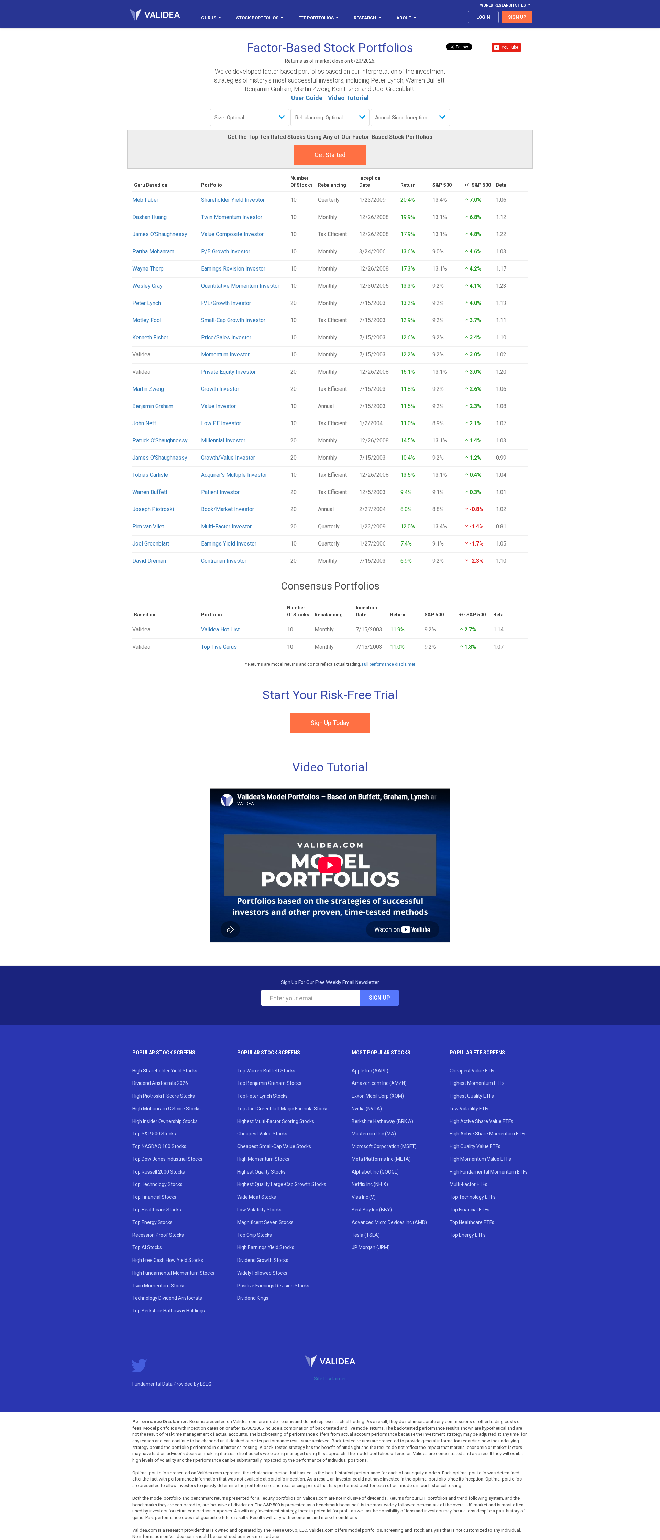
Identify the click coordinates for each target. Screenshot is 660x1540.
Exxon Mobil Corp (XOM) (378, 1096)
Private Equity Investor (228, 371)
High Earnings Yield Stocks (265, 1247)
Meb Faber (145, 200)
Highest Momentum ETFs (477, 1083)
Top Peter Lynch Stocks (262, 1096)
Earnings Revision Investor (233, 268)
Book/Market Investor (227, 509)
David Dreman (149, 561)
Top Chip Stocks (254, 1235)
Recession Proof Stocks (158, 1235)
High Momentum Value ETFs (480, 1159)
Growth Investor (220, 389)
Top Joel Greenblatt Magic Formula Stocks (283, 1108)
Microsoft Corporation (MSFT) (384, 1146)
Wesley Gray (147, 286)
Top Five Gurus (219, 647)
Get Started (330, 154)
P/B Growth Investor (225, 251)
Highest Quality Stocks (261, 1172)
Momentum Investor (225, 354)
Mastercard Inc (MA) (374, 1133)
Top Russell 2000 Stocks (158, 1172)
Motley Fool (146, 320)
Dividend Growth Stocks (262, 1260)
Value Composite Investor (232, 234)
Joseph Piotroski (153, 509)
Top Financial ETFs (470, 1209)
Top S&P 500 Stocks (154, 1133)
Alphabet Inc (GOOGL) (375, 1172)
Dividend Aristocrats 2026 (160, 1083)
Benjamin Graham (152, 406)
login (483, 17)
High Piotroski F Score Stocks (163, 1096)
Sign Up (379, 997)
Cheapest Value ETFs (473, 1071)
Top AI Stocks (147, 1247)
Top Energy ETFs (468, 1235)
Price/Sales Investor (226, 337)
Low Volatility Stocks (259, 1209)
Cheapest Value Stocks (262, 1133)
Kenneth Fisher (150, 337)
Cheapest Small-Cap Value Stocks (274, 1146)
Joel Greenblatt (150, 543)
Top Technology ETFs (473, 1197)
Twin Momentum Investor (231, 217)
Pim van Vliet (148, 526)
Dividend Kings (252, 1298)
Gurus (208, 17)
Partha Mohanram (153, 251)
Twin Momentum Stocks (159, 1285)
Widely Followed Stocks (262, 1273)
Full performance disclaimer (388, 664)
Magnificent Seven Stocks (265, 1222)
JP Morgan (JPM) (371, 1247)
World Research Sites (503, 5)
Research (365, 17)
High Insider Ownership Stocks (165, 1121)
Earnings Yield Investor (228, 543)
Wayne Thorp (148, 268)
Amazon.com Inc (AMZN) (379, 1083)
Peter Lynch (146, 303)
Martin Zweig (148, 389)
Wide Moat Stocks (256, 1197)
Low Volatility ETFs (470, 1108)
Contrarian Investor (223, 561)
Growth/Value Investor (228, 457)
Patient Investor (220, 492)
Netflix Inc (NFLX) (370, 1184)
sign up (517, 17)
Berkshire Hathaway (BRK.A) (382, 1121)
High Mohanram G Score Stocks (166, 1108)
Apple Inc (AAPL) (370, 1071)
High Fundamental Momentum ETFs (489, 1172)
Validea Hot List (220, 629)
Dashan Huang (149, 217)
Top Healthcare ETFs (472, 1222)
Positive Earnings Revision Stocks (273, 1285)
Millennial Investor (223, 440)
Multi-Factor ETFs (468, 1184)
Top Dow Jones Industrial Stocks (167, 1159)
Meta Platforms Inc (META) (381, 1159)
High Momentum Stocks (263, 1159)
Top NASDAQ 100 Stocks (159, 1146)
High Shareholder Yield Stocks (164, 1071)
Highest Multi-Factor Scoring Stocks (275, 1121)
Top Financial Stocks (154, 1197)
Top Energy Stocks (152, 1222)
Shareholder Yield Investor (233, 200)
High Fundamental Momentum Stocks (173, 1273)
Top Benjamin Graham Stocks (269, 1083)
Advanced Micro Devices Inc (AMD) (389, 1222)
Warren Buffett (149, 492)
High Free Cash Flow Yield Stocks (167, 1260)
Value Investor (218, 406)
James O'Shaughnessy (159, 234)
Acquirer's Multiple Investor (234, 475)
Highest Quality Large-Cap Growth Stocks (281, 1184)
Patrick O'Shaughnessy (160, 440)
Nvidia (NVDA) (367, 1108)
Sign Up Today (330, 722)
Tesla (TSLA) (366, 1235)
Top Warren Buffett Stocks (266, 1071)
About (403, 17)
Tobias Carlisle (150, 475)
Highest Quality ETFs (472, 1096)
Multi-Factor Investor (226, 526)
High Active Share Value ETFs (481, 1121)
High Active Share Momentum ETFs (488, 1133)
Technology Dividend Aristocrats (167, 1298)
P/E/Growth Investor (226, 303)
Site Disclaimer (330, 1379)
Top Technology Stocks (157, 1184)
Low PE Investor (221, 423)
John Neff (144, 423)
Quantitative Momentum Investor (240, 286)
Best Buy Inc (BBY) (372, 1209)
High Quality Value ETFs (475, 1146)
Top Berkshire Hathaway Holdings (168, 1310)
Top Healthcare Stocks (156, 1209)
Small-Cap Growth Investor (233, 320)
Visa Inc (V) (364, 1197)
